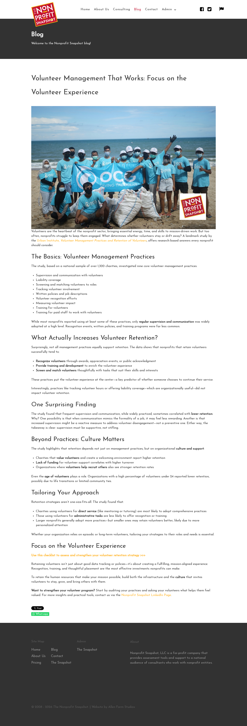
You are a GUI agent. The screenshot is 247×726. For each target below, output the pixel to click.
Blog (54, 649)
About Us (38, 656)
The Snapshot (61, 662)
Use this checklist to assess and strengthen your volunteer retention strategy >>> (88, 555)
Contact (57, 656)
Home (35, 649)
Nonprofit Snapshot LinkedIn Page (146, 595)
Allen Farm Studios (121, 707)
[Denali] (44, 16)
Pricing (36, 662)
